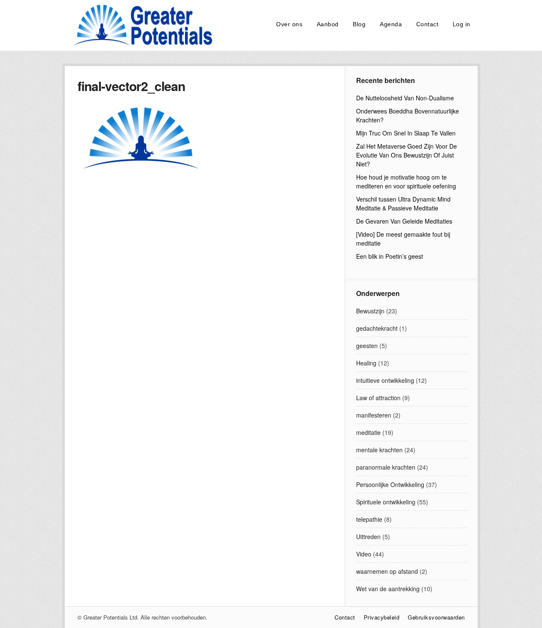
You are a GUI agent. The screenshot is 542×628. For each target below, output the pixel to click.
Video (363, 554)
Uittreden (368, 536)
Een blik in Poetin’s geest (389, 256)
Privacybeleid (382, 617)
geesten (367, 345)
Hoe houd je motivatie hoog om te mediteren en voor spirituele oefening (406, 181)
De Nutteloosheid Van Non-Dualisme (405, 98)
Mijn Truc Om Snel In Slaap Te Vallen (406, 133)
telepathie (369, 519)
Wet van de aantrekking (388, 588)
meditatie (368, 432)
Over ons (289, 24)
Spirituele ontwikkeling (385, 502)
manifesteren (373, 415)
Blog (359, 24)
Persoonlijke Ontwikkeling (390, 484)
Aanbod (328, 24)
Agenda (391, 24)
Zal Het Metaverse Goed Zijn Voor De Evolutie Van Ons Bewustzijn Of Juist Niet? (406, 155)
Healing (366, 363)
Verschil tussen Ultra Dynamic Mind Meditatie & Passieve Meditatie (403, 203)
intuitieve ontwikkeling (385, 380)
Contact (427, 24)
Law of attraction (378, 397)
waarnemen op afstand (387, 571)
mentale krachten (379, 449)
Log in (461, 24)
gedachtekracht (377, 328)
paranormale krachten (385, 467)
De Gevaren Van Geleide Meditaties (404, 221)
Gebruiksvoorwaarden (436, 617)
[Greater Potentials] (141, 44)
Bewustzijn (370, 311)
